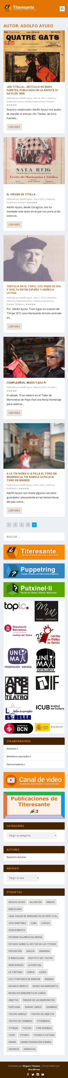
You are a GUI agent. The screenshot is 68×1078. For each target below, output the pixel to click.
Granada (44, 951)
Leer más (14, 127)
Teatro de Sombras (20, 1021)
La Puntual (34, 965)
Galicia (30, 951)
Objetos (13, 1000)
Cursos (45, 923)
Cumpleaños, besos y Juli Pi (26, 382)
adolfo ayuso (17, 902)
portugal (14, 1007)
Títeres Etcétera (43, 1034)
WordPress (34, 1069)
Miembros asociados (18, 756)
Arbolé (50, 902)
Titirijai (13, 1027)
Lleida (42, 972)
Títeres (24, 1034)
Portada (49, 101)
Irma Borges (16, 965)
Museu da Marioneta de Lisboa (27, 993)
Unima (12, 1041)
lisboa (30, 972)
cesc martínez (17, 923)
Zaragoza (29, 1048)
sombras (51, 1007)
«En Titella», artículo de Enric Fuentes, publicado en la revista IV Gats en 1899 (32, 90)
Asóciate (11, 748)
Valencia (14, 1048)
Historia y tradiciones (16, 301)
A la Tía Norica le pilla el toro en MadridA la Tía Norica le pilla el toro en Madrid (32, 477)
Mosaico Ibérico (18, 986)
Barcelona (15, 909)
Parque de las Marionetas (39, 1000)
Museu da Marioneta (45, 986)
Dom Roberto (17, 930)
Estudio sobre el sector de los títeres (32, 944)
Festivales (51, 297)
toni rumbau (44, 1027)
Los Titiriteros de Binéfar (24, 979)
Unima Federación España (36, 1041)
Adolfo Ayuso (26, 98)
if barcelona (16, 958)
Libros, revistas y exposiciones (31, 101)
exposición (15, 951)
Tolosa (26, 1027)
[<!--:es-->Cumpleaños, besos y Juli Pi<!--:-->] (34, 357)
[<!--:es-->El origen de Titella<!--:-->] (34, 163)
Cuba (34, 923)
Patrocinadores (15, 764)
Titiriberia (43, 1021)
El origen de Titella (21, 194)
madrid (49, 979)
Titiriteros (19, 304)
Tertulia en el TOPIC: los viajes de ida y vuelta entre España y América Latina (34, 289)
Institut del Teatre (40, 958)
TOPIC (12, 1034)
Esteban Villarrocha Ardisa (25, 937)
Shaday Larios (33, 1007)
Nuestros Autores (16, 857)
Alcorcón (36, 902)
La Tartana (15, 972)
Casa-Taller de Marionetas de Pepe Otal (33, 916)
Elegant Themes (31, 1065)
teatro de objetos (42, 1014)
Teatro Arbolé (18, 1014)
